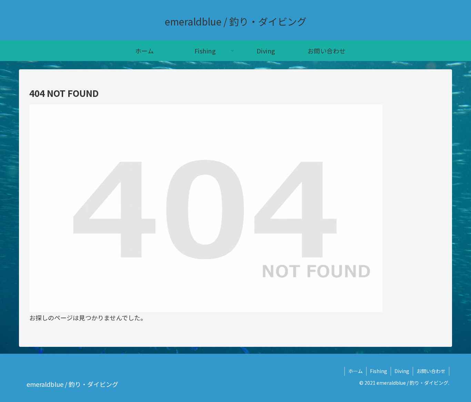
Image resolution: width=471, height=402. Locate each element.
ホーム (355, 371)
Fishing (378, 371)
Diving (401, 371)
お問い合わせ (431, 371)
